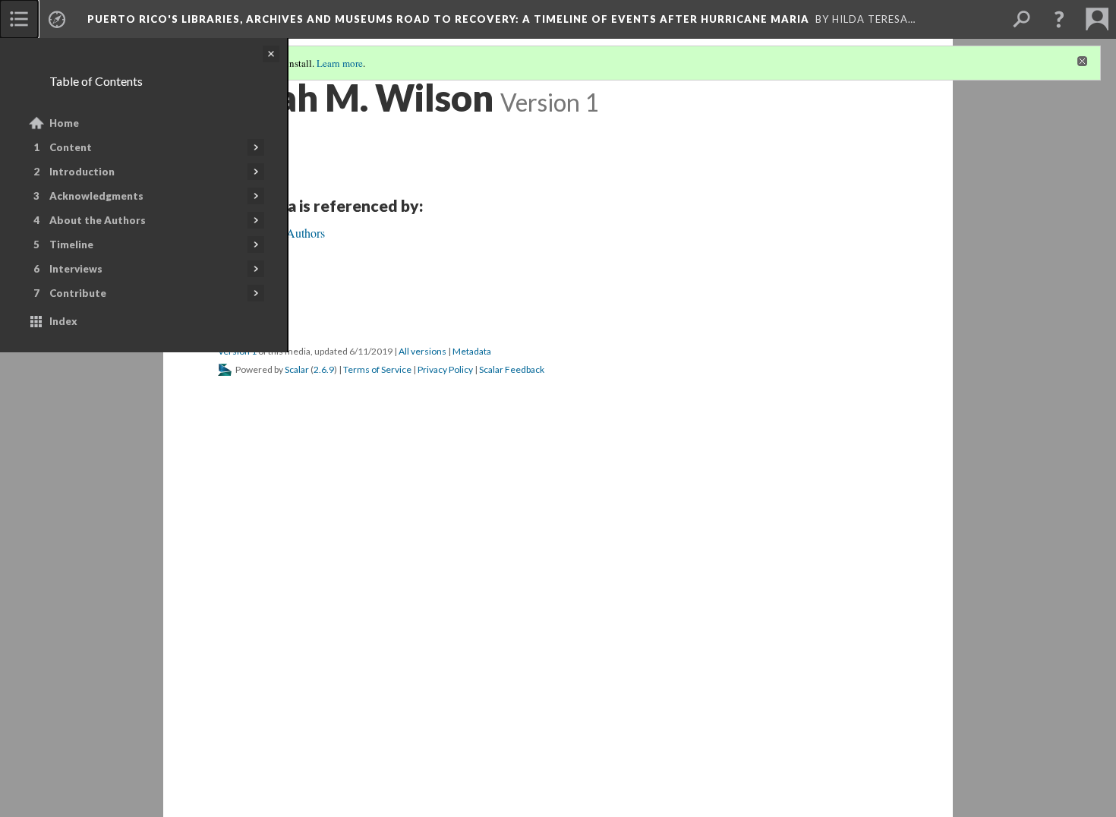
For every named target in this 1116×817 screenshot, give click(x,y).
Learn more (340, 63)
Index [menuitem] (63, 321)
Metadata (471, 351)
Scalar (297, 369)
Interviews (75, 269)
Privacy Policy (445, 369)
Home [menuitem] (64, 123)
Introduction (82, 172)
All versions (422, 351)
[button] (1059, 19)
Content (70, 147)
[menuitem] (19, 19)
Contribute (77, 293)
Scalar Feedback (511, 369)
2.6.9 (324, 369)
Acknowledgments (96, 196)
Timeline (71, 244)
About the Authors (97, 220)
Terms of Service (377, 369)
